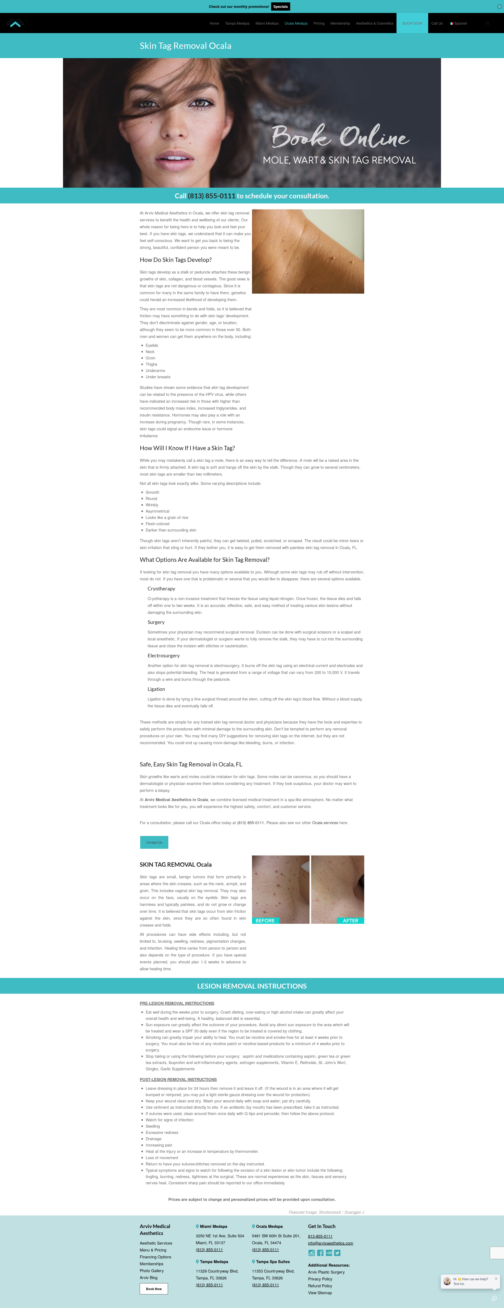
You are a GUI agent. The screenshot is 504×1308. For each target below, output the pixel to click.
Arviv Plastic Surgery (326, 1272)
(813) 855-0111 (211, 195)
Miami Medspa (213, 1226)
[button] (499, 6)
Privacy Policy (320, 1279)
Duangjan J (354, 1212)
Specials (280, 6)
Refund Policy (320, 1286)
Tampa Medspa (213, 1261)
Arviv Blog (149, 1277)
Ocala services (325, 822)
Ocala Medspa (269, 1226)
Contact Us (154, 842)
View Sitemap (320, 1292)
